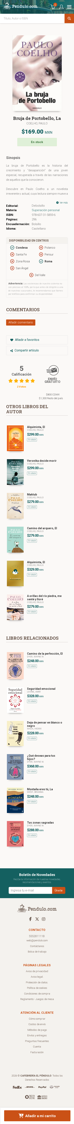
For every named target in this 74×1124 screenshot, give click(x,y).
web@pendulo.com (37, 940)
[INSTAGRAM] (44, 919)
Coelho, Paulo (37, 123)
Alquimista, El (36, 427)
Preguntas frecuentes (37, 1041)
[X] (37, 919)
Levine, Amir (34, 692)
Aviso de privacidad (37, 971)
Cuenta (37, 1046)
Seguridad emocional (41, 688)
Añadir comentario (20, 322)
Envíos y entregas (37, 1035)
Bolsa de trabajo (37, 951)
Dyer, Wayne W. (35, 656)
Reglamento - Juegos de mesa (37, 999)
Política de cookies (37, 987)
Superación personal (46, 210)
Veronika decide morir (42, 460)
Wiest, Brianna (35, 792)
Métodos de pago (37, 1029)
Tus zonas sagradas (40, 822)
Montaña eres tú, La (40, 789)
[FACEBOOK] (31, 919)
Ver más (63, 202)
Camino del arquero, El (42, 528)
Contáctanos (37, 946)
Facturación (37, 1052)
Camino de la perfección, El (45, 653)
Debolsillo (38, 205)
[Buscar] (69, 18)
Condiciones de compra (37, 993)
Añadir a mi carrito (40, 1116)
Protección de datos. (37, 982)
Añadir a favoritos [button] (26, 340)
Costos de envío (37, 1024)
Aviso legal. (37, 976)
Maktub (32, 494)
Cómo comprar (37, 1018)
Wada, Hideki (34, 728)
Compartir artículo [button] (26, 350)
